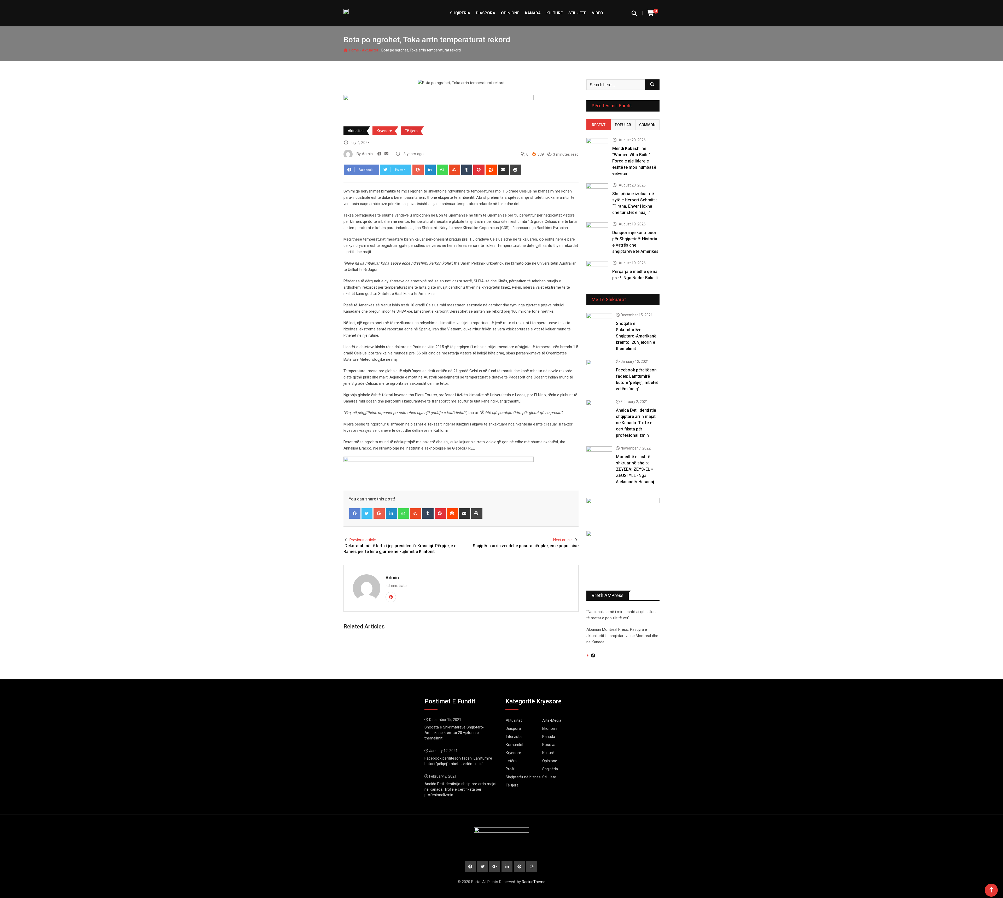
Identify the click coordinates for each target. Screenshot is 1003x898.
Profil (510, 769)
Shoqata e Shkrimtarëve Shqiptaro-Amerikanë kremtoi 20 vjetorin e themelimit (636, 336)
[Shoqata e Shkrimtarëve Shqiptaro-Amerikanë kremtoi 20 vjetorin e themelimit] (599, 323)
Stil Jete (577, 13)
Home (353, 50)
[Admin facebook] (379, 153)
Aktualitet (370, 50)
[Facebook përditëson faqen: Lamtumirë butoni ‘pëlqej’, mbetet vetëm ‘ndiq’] (599, 370)
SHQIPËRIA (460, 13)
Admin (392, 577)
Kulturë (554, 13)
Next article (563, 540)
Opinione (510, 13)
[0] (651, 13)
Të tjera (411, 131)
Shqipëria (550, 769)
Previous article (362, 540)
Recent (598, 125)
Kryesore (384, 131)
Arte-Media (551, 720)
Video (597, 13)
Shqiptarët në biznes (523, 777)
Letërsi (511, 761)
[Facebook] (354, 513)
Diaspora (485, 13)
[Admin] (386, 153)
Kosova (548, 744)
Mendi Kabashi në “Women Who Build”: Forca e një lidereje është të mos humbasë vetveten (634, 161)
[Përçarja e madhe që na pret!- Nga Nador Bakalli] (597, 270)
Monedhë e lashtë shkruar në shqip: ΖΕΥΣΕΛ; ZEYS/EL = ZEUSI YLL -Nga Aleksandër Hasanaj (635, 469)
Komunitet (514, 744)
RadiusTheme (533, 881)
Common (647, 125)
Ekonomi (549, 728)
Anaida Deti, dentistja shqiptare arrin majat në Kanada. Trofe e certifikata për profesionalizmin (636, 423)
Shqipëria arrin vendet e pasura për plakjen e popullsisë (526, 545)
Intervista (514, 736)
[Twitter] (367, 513)
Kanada (533, 13)
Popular (623, 125)
